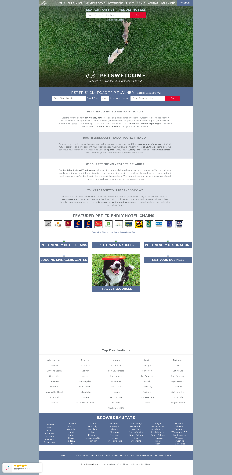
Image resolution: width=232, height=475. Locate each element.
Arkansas (49, 433)
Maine (93, 432)
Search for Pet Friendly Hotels (116, 9)
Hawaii (71, 432)
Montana (114, 432)
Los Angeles (147, 376)
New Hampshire (114, 441)
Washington (179, 429)
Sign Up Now (116, 333)
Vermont (179, 423)
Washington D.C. (116, 408)
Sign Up (141, 3)
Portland (147, 392)
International (163, 455)
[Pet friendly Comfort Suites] (88, 224)
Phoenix (116, 392)
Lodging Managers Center (88, 455)
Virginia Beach (178, 403)
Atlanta (116, 360)
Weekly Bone (168, 3)
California (49, 436)
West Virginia (179, 435)
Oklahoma (136, 441)
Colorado (49, 439)
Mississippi (114, 426)
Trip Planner (75, 3)
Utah (157, 444)
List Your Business (141, 455)
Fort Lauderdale (116, 371)
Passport (185, 2)
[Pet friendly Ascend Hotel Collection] (48, 224)
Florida (71, 426)
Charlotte (116, 365)
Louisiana (92, 429)
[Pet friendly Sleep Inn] (169, 224)
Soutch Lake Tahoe (85, 403)
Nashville (54, 387)
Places (130, 3)
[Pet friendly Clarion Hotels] (68, 224)
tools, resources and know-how (111, 202)
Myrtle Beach (177, 381)
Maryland (92, 435)
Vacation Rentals (95, 3)
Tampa (147, 403)
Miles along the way (119, 98)
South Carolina (158, 432)
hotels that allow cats (110, 126)
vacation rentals (70, 199)
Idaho (71, 435)
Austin (147, 360)
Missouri (114, 429)
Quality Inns (134, 150)
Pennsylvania (157, 426)
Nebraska (114, 435)
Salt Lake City (177, 392)
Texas (157, 441)
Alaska (49, 427)
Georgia (71, 429)
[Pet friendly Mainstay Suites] (129, 224)
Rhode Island (157, 429)
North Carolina (136, 432)
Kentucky (93, 426)
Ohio (136, 438)
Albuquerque (54, 360)
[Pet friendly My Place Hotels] (139, 224)
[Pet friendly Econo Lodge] (98, 224)
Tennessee (158, 438)
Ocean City (147, 387)
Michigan (92, 441)
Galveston (147, 371)
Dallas (178, 365)
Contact (153, 3)
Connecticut (50, 442)
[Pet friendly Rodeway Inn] (159, 224)
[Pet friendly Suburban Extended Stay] (179, 224)
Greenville (54, 376)
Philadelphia (85, 392)
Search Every (93, 98)
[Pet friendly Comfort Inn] (78, 224)
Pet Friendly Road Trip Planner (79, 170)
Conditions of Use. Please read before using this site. (129, 464)
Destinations (115, 3)
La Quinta (109, 150)
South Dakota (158, 435)
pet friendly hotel (94, 118)
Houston (85, 376)
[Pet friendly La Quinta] (119, 224)
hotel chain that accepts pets (152, 147)
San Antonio (54, 397)
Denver (85, 371)
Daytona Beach (54, 371)
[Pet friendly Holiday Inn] (109, 224)
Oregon (158, 423)
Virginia (179, 426)
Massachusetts (93, 438)
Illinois (71, 438)
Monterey (116, 381)
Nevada (114, 438)
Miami (147, 381)
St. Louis (116, 403)
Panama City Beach (54, 392)
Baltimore (178, 360)
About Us (66, 455)
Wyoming (179, 441)
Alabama (49, 425)
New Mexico (136, 426)
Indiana (71, 441)
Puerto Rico (179, 444)
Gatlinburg (178, 371)
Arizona (49, 430)
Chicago (147, 365)
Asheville (85, 360)
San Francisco (177, 376)
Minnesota (114, 423)
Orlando (178, 387)
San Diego (85, 397)
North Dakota (136, 435)
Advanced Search (115, 20)
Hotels (61, 3)
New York (116, 387)
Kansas (93, 423)
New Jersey (136, 423)
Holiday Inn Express (160, 150)
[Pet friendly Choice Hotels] (58, 224)
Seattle (54, 403)
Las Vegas (54, 381)
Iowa (71, 444)
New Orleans (85, 387)
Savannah (178, 397)
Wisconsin (179, 438)
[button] (105, 98)
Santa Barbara (147, 397)
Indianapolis (116, 376)
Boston (54, 365)
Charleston (85, 365)
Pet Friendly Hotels (117, 455)
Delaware (71, 423)
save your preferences (149, 144)
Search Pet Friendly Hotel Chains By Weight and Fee (113, 232)
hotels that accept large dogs (144, 123)
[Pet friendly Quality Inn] (149, 224)
